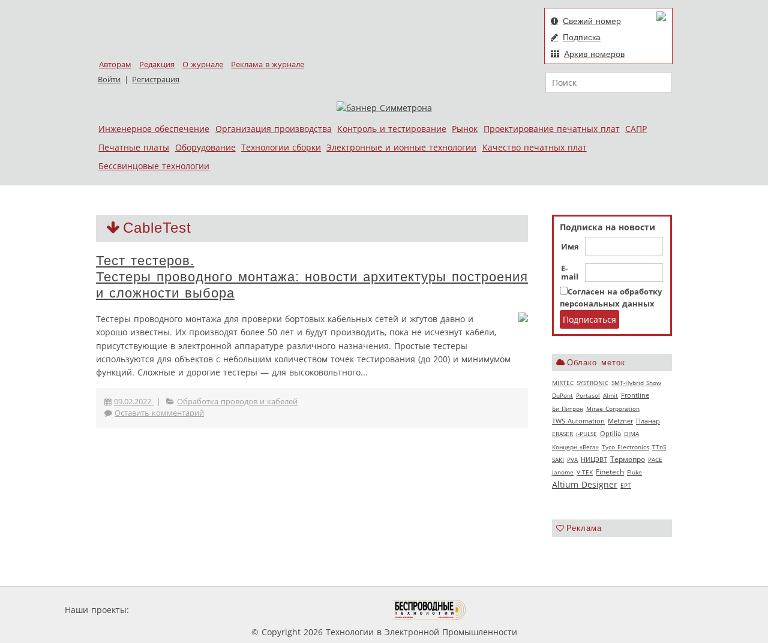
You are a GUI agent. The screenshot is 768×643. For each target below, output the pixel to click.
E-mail (569, 273)
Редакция (157, 64)
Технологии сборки (281, 147)
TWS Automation (578, 421)
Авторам (115, 64)
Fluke (634, 472)
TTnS (659, 447)
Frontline (635, 395)
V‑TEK (585, 472)
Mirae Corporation (613, 408)
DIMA (631, 433)
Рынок (465, 128)
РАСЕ (655, 459)
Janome (563, 472)
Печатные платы (133, 147)
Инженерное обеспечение (153, 128)
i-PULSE (586, 433)
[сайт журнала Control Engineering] (509, 610)
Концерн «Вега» (575, 447)
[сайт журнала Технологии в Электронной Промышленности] (247, 610)
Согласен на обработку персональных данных (611, 298)
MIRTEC (563, 382)
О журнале (202, 64)
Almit (610, 395)
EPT (625, 485)
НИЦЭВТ (594, 459)
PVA (572, 459)
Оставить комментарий (159, 413)
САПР (636, 128)
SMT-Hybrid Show (636, 382)
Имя (570, 247)
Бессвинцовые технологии (153, 166)
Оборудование (205, 147)
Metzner (620, 421)
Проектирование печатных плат (552, 128)
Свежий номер (592, 21)
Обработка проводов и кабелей (237, 401)
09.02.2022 (134, 401)
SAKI (558, 459)
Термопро (627, 459)
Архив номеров (594, 54)
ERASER (562, 433)
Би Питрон (567, 408)
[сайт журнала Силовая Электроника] (170, 610)
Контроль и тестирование (391, 128)
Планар (648, 421)
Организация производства (273, 128)
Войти (109, 79)
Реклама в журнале (267, 64)
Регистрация (155, 79)
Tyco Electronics (625, 447)
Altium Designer (584, 484)
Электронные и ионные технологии (401, 147)
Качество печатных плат (534, 147)
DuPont (562, 395)
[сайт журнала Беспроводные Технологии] (429, 610)
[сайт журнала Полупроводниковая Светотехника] (335, 610)
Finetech (610, 471)
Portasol (588, 395)
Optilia (610, 433)
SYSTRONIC (592, 382)
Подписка (582, 37)
